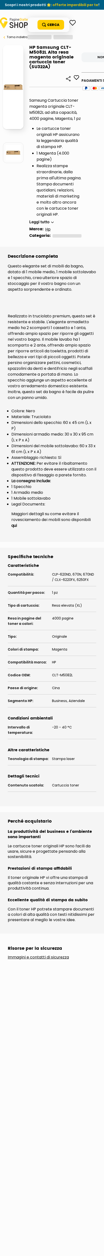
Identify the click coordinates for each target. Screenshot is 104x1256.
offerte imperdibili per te (75, 4)
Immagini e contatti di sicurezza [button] (38, 957)
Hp (48, 229)
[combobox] (48, 24)
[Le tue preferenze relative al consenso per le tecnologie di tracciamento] (95, 1247)
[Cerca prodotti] (50, 25)
